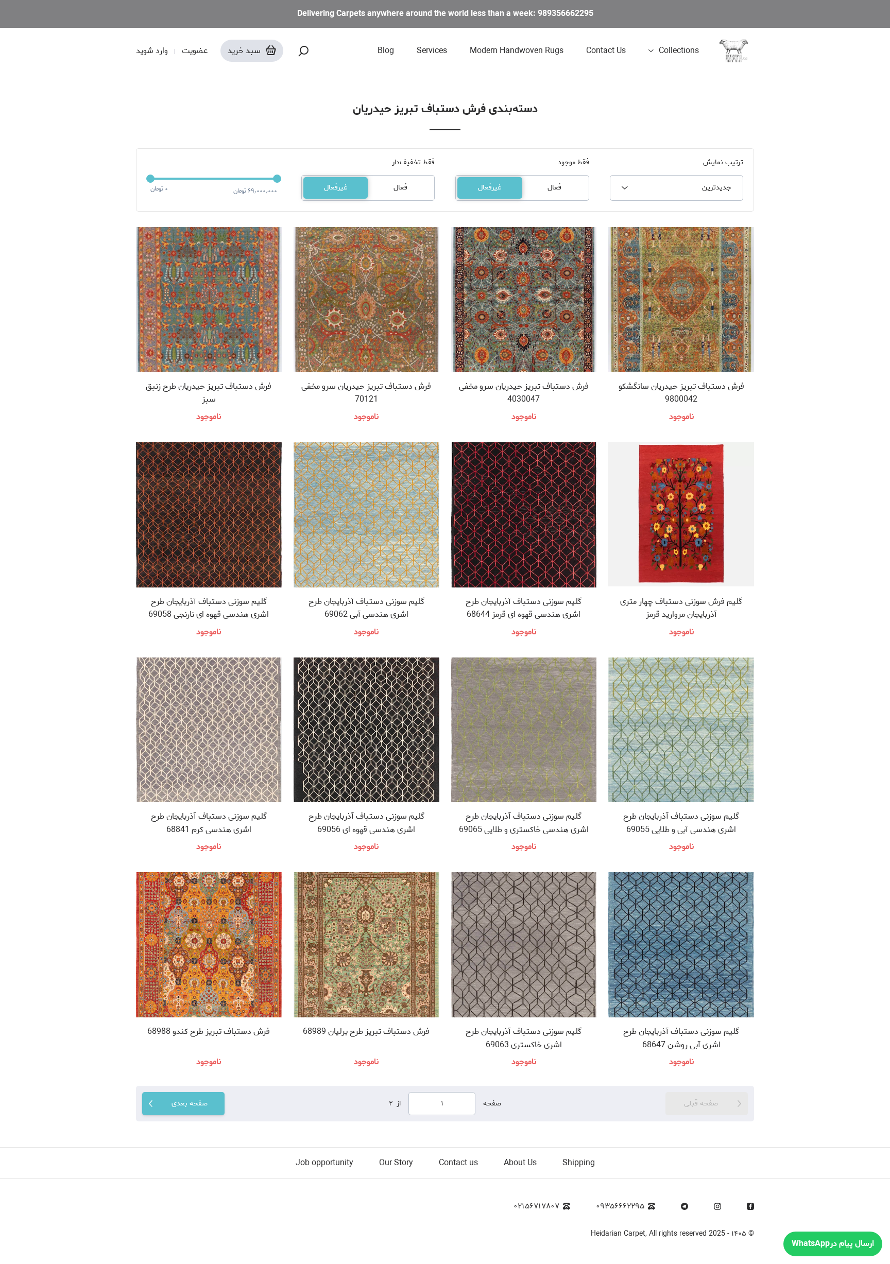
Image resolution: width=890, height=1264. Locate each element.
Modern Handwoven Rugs (516, 51)
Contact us (458, 1163)
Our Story (396, 1163)
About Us (520, 1163)
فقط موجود (573, 162)
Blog (386, 51)
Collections (679, 51)
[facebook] (750, 1206)
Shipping (578, 1163)
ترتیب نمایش (723, 162)
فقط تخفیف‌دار (413, 162)
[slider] (150, 179)
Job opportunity (324, 1163)
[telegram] (684, 1206)
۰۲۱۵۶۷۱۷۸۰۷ (536, 1206)
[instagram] (717, 1206)
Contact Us (606, 51)
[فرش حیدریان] (737, 51)
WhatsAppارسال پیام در (833, 1244)
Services (432, 51)
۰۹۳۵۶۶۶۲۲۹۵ (620, 1206)
